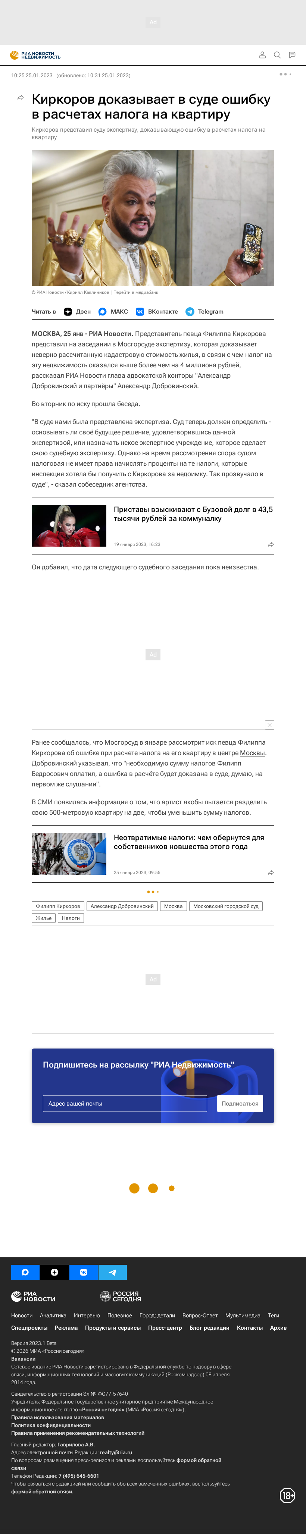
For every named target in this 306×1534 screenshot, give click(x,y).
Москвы (252, 753)
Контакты (250, 1327)
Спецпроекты (29, 1327)
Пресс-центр (165, 1327)
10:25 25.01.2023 (32, 75)
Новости (21, 1315)
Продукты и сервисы (113, 1327)
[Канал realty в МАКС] (25, 1272)
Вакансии (23, 1359)
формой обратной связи (41, 1491)
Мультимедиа (242, 1315)
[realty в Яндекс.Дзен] (54, 1272)
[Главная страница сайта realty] (48, 55)
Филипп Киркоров (58, 906)
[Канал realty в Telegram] (113, 1272)
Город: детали (157, 1315)
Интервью (87, 1315)
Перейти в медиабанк (135, 292)
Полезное (119, 1315)
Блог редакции (210, 1327)
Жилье (43, 918)
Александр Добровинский (122, 906)
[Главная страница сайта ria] (12, 55)
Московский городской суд (226, 906)
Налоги (71, 918)
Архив (278, 1327)
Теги (273, 1315)
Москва (173, 906)
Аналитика (53, 1315)
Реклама (66, 1327)
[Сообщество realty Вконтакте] (83, 1272)
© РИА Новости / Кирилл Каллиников (70, 292)
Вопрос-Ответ (200, 1315)
